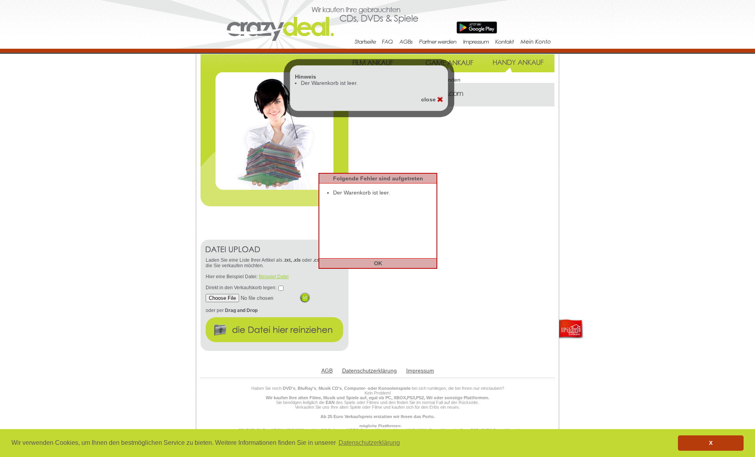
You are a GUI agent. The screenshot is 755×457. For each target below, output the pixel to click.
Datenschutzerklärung (369, 370)
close (429, 99)
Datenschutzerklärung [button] (369, 442)
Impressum (420, 370)
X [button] (711, 443)
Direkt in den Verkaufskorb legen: (241, 287)
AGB (327, 370)
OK (378, 263)
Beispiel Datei (274, 276)
